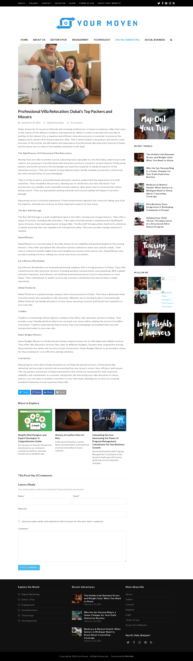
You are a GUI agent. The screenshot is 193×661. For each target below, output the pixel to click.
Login (128, 614)
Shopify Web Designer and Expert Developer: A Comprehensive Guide (32, 438)
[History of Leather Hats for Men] (72, 419)
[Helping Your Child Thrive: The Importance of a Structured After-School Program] (154, 297)
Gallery (129, 599)
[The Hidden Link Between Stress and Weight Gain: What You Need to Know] (140, 283)
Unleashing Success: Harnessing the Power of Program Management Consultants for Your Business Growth (108, 441)
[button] (171, 40)
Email (76, 496)
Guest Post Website (136, 625)
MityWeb (129, 656)
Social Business (30, 610)
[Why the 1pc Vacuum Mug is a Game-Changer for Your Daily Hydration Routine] (154, 283)
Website (22, 508)
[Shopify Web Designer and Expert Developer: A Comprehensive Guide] (35, 419)
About (129, 594)
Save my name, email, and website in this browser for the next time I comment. (63, 521)
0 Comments (76, 122)
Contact (130, 604)
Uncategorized (29, 620)
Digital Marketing (55, 122)
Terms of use (132, 620)
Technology (28, 615)
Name (21, 496)
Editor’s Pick (28, 599)
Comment (24, 528)
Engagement (28, 605)
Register (130, 609)
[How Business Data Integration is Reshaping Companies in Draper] (140, 297)
